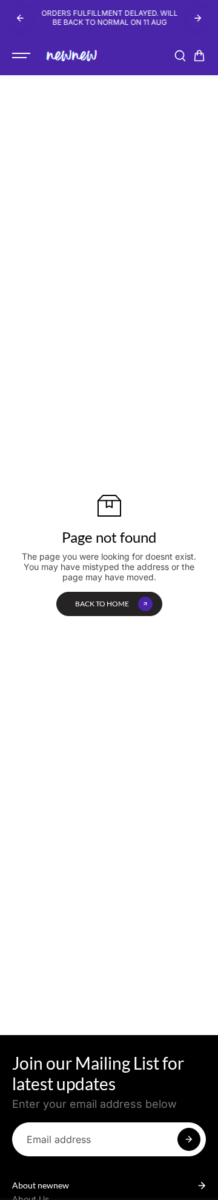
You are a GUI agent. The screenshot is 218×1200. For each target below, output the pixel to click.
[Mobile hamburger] (22, 55)
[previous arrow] (20, 18)
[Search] (180, 55)
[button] (199, 55)
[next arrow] (198, 18)
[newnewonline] (72, 56)
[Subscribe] (188, 1139)
